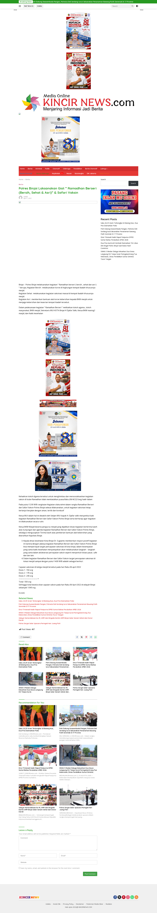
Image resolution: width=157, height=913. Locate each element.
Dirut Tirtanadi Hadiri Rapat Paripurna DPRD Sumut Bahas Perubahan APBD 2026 (50, 610)
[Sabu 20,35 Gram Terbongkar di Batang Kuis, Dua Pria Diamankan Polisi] (31, 654)
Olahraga (66, 169)
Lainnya (103, 169)
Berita (30, 169)
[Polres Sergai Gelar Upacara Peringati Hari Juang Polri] (85, 679)
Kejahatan (56, 173)
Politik (47, 169)
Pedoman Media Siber (94, 904)
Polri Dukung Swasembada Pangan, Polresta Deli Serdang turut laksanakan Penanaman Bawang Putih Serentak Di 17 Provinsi (58, 605)
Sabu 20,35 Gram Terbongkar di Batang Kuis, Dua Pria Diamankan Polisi (46, 601)
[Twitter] (119, 897)
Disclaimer (80, 904)
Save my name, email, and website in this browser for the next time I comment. (50, 868)
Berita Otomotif (91, 169)
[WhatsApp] (132, 897)
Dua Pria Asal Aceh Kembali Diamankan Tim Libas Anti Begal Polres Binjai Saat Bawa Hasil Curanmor (119, 245)
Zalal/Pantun (104, 173)
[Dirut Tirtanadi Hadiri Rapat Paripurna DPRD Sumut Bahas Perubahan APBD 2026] (85, 654)
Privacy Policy (68, 904)
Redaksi (109, 904)
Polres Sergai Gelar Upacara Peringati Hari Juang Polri (39, 623)
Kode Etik (56, 904)
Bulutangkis (79, 173)
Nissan (69, 173)
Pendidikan (78, 169)
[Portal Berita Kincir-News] (78, 102)
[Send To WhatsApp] (95, 637)
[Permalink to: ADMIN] (20, 197)
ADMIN (26, 197)
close (15, 10)
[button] (132, 6)
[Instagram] (128, 897)
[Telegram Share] (91, 637)
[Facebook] (115, 897)
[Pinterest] (124, 897)
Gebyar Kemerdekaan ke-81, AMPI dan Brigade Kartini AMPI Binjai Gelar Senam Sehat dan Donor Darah (56, 619)
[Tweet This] (81, 637)
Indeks (39, 6)
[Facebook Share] (77, 637)
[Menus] (20, 6)
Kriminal (39, 169)
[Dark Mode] (137, 6)
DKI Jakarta (91, 173)
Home (22, 169)
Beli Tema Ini (28, 6)
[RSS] (136, 897)
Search (103, 179)
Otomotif (56, 169)
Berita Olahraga (42, 173)
